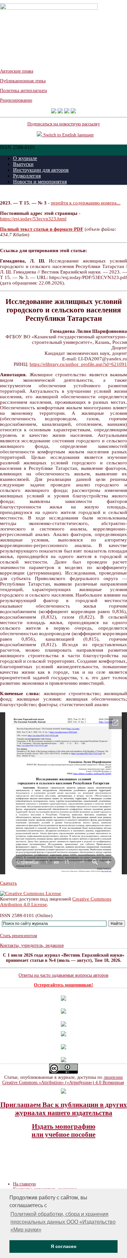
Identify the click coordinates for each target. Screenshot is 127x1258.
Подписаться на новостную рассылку (63, 124)
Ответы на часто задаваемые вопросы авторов (63, 975)
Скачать (8, 883)
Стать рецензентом (18, 935)
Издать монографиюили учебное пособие (63, 1130)
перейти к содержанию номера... (85, 202)
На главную (24, 1184)
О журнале (25, 158)
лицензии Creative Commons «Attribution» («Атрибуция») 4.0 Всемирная (63, 1080)
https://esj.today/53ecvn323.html (33, 218)
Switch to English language (68, 135)
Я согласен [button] (63, 1246)
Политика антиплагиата (23, 90)
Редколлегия (27, 176)
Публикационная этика (23, 80)
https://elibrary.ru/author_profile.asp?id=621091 (78, 364)
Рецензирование (16, 100)
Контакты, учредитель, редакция (32, 945)
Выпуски (23, 164)
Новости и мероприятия (40, 181)
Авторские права (16, 71)
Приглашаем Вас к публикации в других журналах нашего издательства (63, 1109)
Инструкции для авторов (41, 170)
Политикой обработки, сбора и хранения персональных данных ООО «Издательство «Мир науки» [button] (63, 1221)
